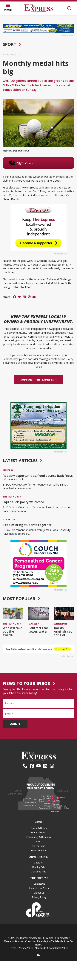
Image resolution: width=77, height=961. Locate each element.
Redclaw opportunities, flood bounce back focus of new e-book (38, 477)
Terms (12, 948)
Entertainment (38, 850)
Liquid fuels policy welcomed (23, 502)
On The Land (38, 846)
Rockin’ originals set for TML (63, 631)
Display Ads (38, 867)
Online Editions (39, 828)
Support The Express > (38, 379)
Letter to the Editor (39, 888)
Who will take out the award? (12, 631)
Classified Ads (38, 871)
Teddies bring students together (27, 525)
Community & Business (38, 837)
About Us (39, 892)
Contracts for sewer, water (38, 630)
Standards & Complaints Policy (51, 948)
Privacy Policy (39, 897)
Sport (9, 44)
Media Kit (38, 862)
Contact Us (39, 883)
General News (38, 832)
